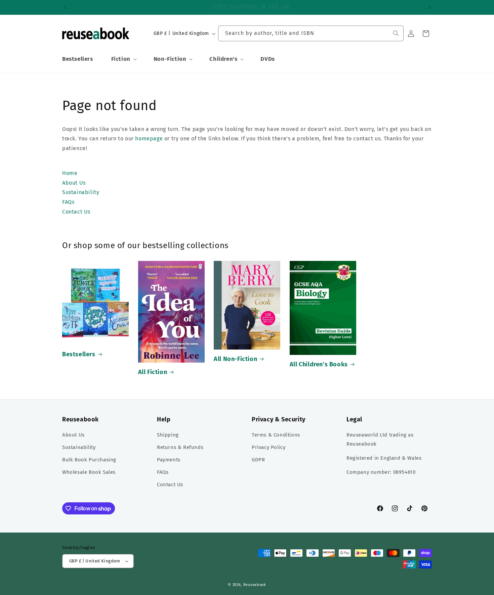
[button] (123, 59)
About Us (73, 435)
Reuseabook (254, 585)
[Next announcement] (429, 7)
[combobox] (310, 33)
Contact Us (170, 485)
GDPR (258, 460)
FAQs (162, 472)
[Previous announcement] (64, 7)
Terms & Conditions (276, 435)
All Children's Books (319, 364)
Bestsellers (78, 354)
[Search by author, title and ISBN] (395, 33)
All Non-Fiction (235, 359)
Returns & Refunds (180, 447)
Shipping (168, 435)
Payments (168, 460)
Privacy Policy (268, 447)
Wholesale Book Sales (89, 472)
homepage (149, 138)
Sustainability (78, 447)
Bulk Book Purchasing (89, 460)
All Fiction (152, 372)
